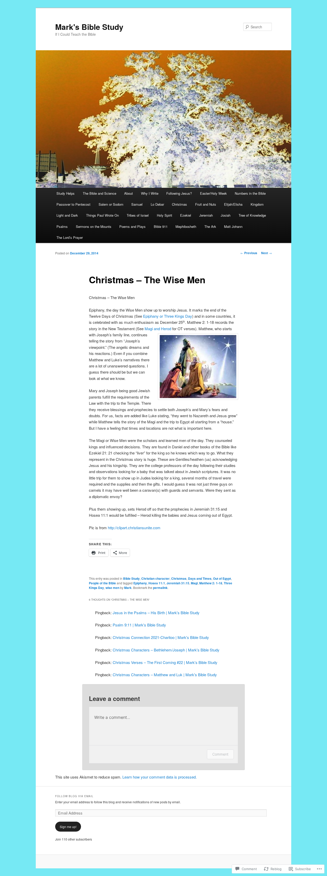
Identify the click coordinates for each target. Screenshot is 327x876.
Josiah (225, 215)
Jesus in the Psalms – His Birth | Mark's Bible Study (156, 612)
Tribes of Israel (138, 215)
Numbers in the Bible (250, 193)
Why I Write (149, 193)
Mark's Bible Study (89, 26)
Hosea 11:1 (156, 583)
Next (266, 253)
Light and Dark (67, 215)
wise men (112, 587)
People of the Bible (102, 583)
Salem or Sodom (111, 204)
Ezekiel (185, 215)
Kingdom (257, 204)
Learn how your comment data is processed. (159, 777)
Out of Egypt (222, 578)
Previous (248, 253)
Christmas (179, 204)
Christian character (155, 578)
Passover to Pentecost (73, 204)
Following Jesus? (179, 193)
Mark (128, 587)
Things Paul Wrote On (102, 215)
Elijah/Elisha (233, 204)
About (128, 193)
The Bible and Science (99, 193)
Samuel (137, 204)
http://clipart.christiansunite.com (134, 527)
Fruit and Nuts (205, 204)
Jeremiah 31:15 (178, 583)
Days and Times (200, 578)
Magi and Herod (158, 328)
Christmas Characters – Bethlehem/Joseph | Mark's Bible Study (166, 649)
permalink (160, 587)
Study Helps (65, 193)
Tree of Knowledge (252, 215)
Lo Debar (157, 204)
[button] (198, 366)
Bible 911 (161, 226)
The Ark (210, 226)
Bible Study (131, 578)
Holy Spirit (164, 215)
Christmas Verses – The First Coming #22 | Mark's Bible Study (165, 662)
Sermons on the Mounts (93, 226)
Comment (220, 754)
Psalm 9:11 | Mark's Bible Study (139, 624)
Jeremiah (206, 215)
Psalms (62, 226)
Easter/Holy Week (213, 193)
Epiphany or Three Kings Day (167, 316)
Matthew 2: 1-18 (210, 583)
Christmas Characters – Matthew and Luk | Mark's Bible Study (165, 674)
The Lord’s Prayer (69, 237)
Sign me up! (68, 826)
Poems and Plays (132, 226)
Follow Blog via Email (74, 796)
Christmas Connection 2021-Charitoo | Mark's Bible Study (161, 637)
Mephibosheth (186, 226)
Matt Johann (233, 226)
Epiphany (140, 583)
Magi (194, 583)
